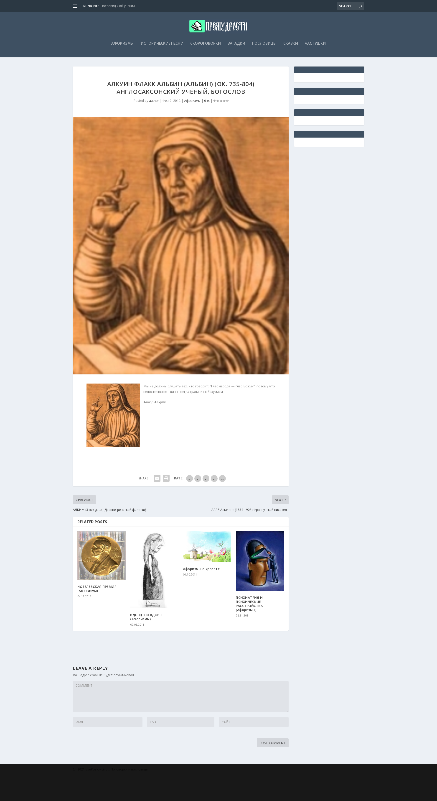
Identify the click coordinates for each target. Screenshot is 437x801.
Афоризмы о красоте (201, 569)
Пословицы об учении (118, 6)
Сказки (290, 43)
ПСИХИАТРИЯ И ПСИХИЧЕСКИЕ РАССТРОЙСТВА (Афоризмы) (249, 603)
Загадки (236, 43)
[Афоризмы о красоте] (207, 546)
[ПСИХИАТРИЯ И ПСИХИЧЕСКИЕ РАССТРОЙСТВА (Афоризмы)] (260, 561)
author (154, 100)
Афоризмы (122, 43)
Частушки (315, 43)
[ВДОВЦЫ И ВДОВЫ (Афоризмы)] (154, 569)
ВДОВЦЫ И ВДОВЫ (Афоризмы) (146, 617)
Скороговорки (205, 43)
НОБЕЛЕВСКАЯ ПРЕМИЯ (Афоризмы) (97, 588)
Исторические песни (162, 43)
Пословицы (264, 43)
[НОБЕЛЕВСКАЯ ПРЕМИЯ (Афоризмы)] (101, 555)
